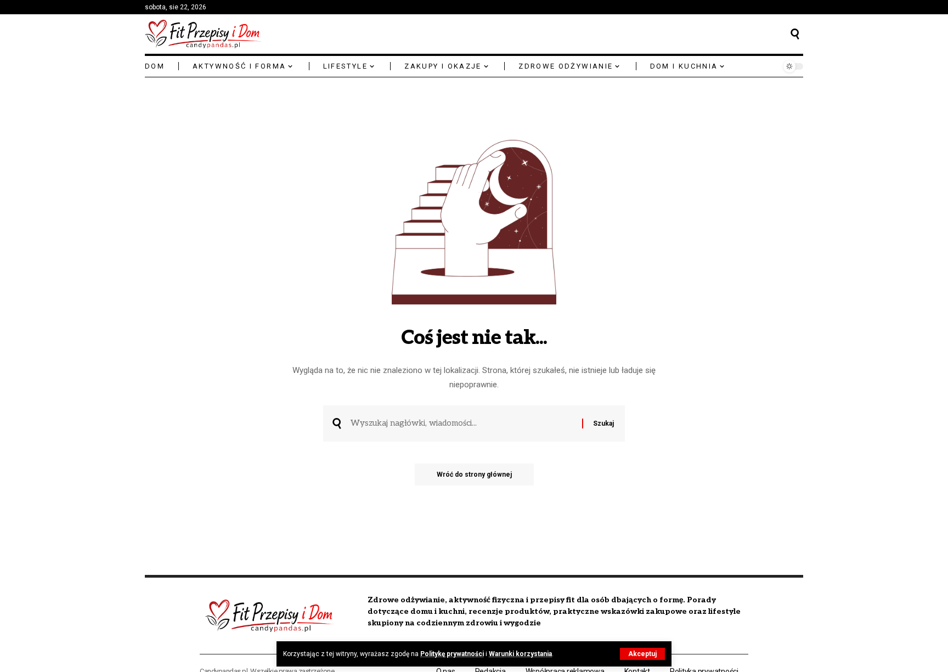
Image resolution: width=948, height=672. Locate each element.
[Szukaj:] (462, 423)
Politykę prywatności (452, 654)
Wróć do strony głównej (474, 474)
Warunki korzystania (520, 654)
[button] (642, 654)
